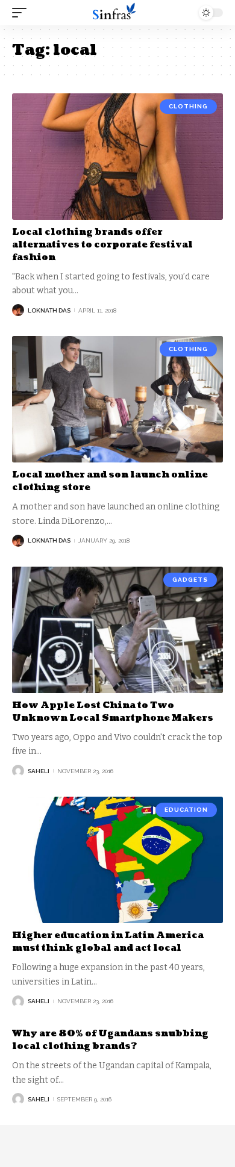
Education (186, 809)
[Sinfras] (117, 13)
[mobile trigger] (22, 12)
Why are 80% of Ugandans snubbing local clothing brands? (110, 1040)
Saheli (38, 771)
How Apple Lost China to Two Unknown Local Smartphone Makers (112, 711)
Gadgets (190, 579)
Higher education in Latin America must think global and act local (108, 941)
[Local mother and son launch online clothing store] (117, 399)
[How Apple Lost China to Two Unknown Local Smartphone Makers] (117, 630)
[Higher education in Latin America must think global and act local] (117, 860)
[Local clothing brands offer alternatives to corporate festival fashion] (117, 156)
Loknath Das (49, 310)
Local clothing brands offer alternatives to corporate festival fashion (102, 245)
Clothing (188, 106)
